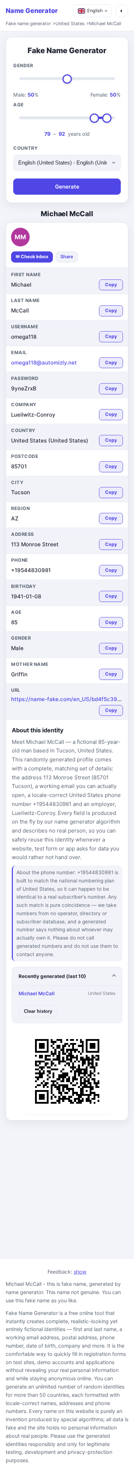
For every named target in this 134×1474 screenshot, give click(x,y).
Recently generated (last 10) (52, 976)
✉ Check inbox (32, 256)
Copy (111, 284)
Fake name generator (28, 23)
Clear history (38, 1011)
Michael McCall (105, 23)
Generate (67, 186)
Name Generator (32, 10)
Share (66, 256)
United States (70, 23)
